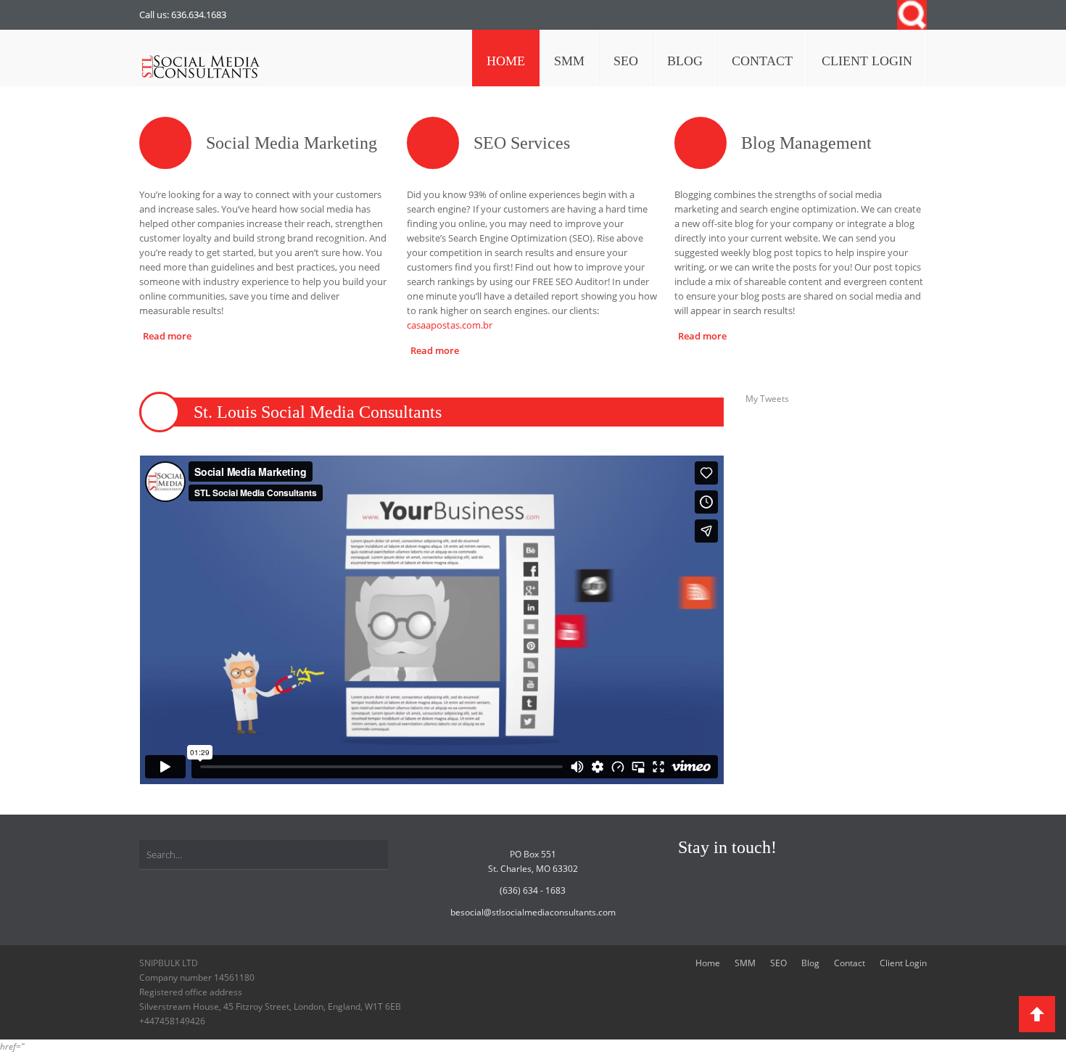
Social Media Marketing (291, 142)
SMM (745, 963)
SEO (778, 963)
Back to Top (1037, 1014)
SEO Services (522, 142)
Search (912, 15)
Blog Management (806, 142)
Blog (810, 963)
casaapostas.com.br (449, 325)
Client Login (903, 963)
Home (707, 963)
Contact (849, 963)
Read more (167, 335)
